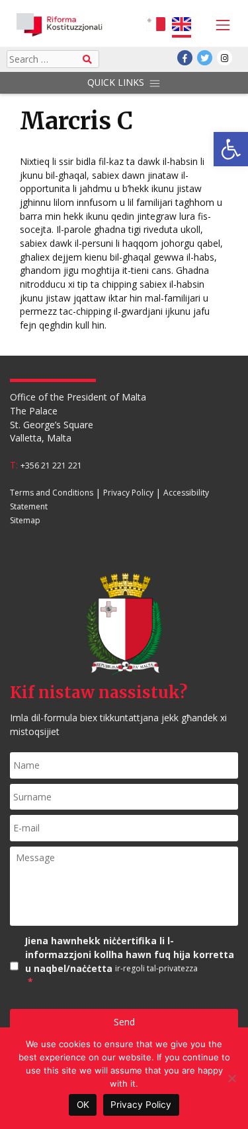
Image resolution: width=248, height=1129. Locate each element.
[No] (231, 1078)
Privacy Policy (128, 493)
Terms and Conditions (51, 493)
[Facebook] (184, 57)
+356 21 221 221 (51, 465)
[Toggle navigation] (219, 25)
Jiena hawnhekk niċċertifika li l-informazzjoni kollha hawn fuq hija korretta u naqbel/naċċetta (129, 961)
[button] (231, 149)
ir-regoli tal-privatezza (156, 969)
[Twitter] (204, 57)
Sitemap (25, 520)
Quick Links (115, 82)
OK (83, 1104)
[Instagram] (224, 57)
